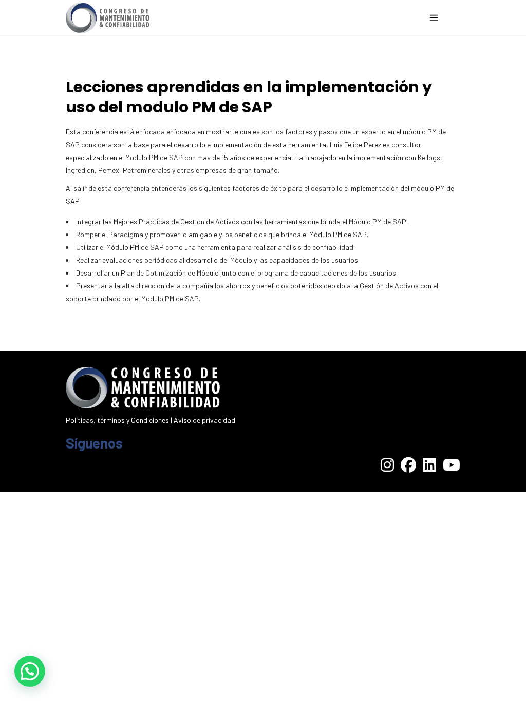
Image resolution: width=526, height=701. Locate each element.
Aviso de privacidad (204, 420)
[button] (29, 671)
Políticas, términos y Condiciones (117, 420)
